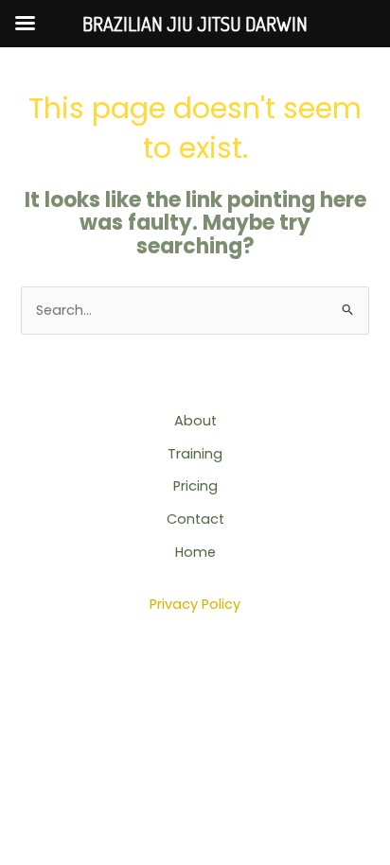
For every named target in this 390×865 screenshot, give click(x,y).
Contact (195, 519)
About (195, 420)
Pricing (195, 485)
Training (195, 453)
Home (195, 552)
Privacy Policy (195, 604)
